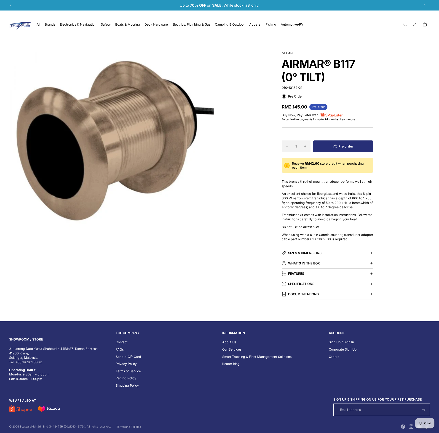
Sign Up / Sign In (341, 342)
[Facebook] (403, 426)
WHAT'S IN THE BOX (304, 263)
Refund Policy (126, 378)
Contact (122, 342)
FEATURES (296, 273)
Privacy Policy (126, 364)
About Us (229, 342)
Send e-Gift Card (128, 357)
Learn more (347, 119)
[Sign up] (424, 410)
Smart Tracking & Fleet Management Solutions (257, 357)
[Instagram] (411, 426)
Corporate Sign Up (343, 349)
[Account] (415, 24)
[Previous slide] (11, 5)
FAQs (120, 349)
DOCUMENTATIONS (303, 294)
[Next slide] (425, 5)
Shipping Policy (127, 385)
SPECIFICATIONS (301, 284)
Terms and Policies (128, 426)
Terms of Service (128, 371)
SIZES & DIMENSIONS (304, 253)
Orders (334, 357)
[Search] (405, 24)
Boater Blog (231, 364)
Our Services (231, 349)
